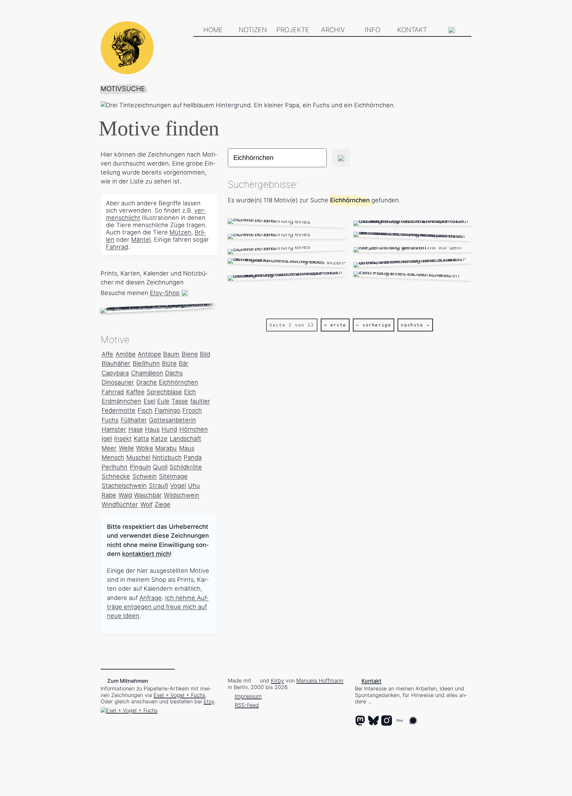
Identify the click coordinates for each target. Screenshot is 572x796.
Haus (152, 429)
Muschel (138, 457)
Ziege (162, 504)
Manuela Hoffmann (319, 680)
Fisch (145, 410)
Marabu (166, 448)
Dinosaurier (118, 382)
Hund (169, 429)
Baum (171, 354)
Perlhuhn (114, 467)
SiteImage (173, 476)
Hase (135, 429)
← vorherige (373, 325)
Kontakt (412, 30)
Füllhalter (134, 419)
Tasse (179, 401)
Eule (163, 401)
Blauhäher (116, 363)
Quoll (160, 467)
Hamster (114, 429)
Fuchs (110, 419)
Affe (107, 354)
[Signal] (413, 721)
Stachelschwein (124, 485)
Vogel (178, 485)
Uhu (194, 485)
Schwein (144, 476)
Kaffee (135, 391)
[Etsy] (400, 721)
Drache (146, 382)
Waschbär (148, 495)
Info (372, 30)
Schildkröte (185, 467)
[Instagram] (386, 721)
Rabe (109, 495)
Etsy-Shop (165, 292)
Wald (125, 495)
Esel (149, 401)
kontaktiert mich (146, 553)
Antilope (149, 354)
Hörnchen (193, 429)
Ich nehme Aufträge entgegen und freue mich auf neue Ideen (158, 606)
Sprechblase (164, 391)
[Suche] (452, 30)
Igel (107, 438)
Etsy (209, 701)
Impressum (248, 696)
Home (213, 30)
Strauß (158, 485)
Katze (159, 438)
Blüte (169, 363)
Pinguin (140, 467)
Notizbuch (167, 457)
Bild (205, 354)
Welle (126, 448)
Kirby (277, 680)
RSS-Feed (247, 705)
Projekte (292, 30)
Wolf (146, 504)
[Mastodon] (360, 721)
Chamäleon (147, 372)
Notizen (253, 30)
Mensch (113, 457)
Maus (186, 448)
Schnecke (116, 476)
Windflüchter (120, 504)
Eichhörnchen (178, 382)
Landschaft (185, 438)
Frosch (192, 410)
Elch (190, 391)
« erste (335, 325)
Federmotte (118, 410)
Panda (193, 457)
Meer (109, 448)
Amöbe (126, 354)
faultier (200, 401)
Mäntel (141, 239)
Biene (190, 354)
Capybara (115, 372)
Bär (183, 363)
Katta (141, 438)
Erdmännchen (121, 401)
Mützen (180, 232)
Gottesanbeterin (172, 419)
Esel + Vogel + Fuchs (179, 695)
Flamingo (167, 410)
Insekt (123, 438)
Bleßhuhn (146, 363)
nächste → (415, 325)
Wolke (144, 448)
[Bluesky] (373, 721)
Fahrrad (117, 246)
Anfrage (150, 597)
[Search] (341, 158)
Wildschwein (181, 495)
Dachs (174, 372)
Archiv (333, 30)
